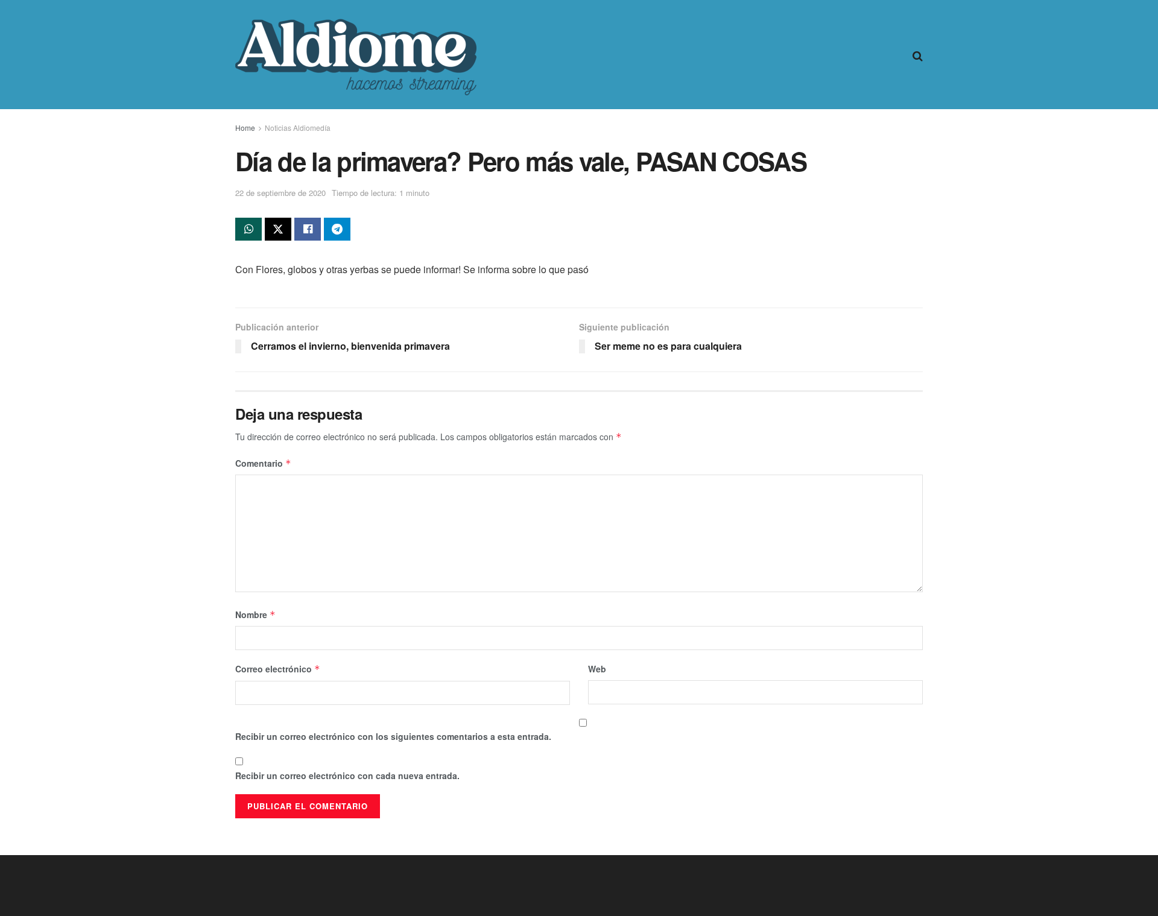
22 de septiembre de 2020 (280, 192)
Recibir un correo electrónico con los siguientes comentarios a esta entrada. (393, 736)
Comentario (263, 463)
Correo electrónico (277, 669)
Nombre (255, 614)
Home (245, 127)
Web (597, 669)
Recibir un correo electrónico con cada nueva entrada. (347, 775)
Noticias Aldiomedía (298, 127)
